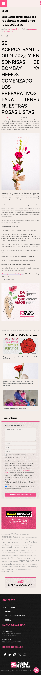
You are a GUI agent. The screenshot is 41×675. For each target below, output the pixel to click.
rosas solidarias (17, 330)
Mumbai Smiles (29, 561)
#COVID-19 (14, 534)
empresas (31, 550)
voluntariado (7, 572)
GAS (16, 553)
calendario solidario (7, 545)
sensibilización (8, 566)
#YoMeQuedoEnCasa (15, 540)
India (11, 555)
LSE (34, 558)
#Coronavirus (5, 534)
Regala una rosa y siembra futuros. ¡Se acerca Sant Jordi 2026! (20, 357)
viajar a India (12, 569)
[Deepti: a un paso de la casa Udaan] (20, 398)
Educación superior (20, 550)
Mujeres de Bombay (13, 561)
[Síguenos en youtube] (25, 655)
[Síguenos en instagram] (15, 655)
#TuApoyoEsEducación (31, 537)
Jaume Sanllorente (20, 555)
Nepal (3, 564)
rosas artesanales (6, 330)
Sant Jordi (26, 330)
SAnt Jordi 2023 (34, 330)
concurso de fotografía (20, 545)
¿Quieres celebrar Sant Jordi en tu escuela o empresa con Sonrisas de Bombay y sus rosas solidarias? (18, 383)
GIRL (20, 553)
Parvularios (10, 564)
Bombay (32, 542)
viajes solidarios (22, 569)
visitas (28, 569)
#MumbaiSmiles (24, 534)
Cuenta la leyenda (6, 118)
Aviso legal (28, 672)
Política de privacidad (22, 670)
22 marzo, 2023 (32, 29)
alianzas (24, 542)
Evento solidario (8, 553)
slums (19, 566)
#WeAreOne (5, 540)
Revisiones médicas (21, 564)
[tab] (20, 607)
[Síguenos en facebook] (5, 655)
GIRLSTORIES (26, 553)
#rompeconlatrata (10, 537)
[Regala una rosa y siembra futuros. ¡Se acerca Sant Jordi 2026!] (20, 346)
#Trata (22, 537)
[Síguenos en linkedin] (10, 655)
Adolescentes (16, 542)
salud (30, 564)
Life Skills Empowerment (19, 558)
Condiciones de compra (17, 672)
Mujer (4, 561)
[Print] (8, 36)
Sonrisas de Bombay (14, 29)
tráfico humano (28, 567)
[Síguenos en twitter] (20, 655)
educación (14, 547)
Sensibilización (8, 31)
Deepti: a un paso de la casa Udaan (14, 408)
